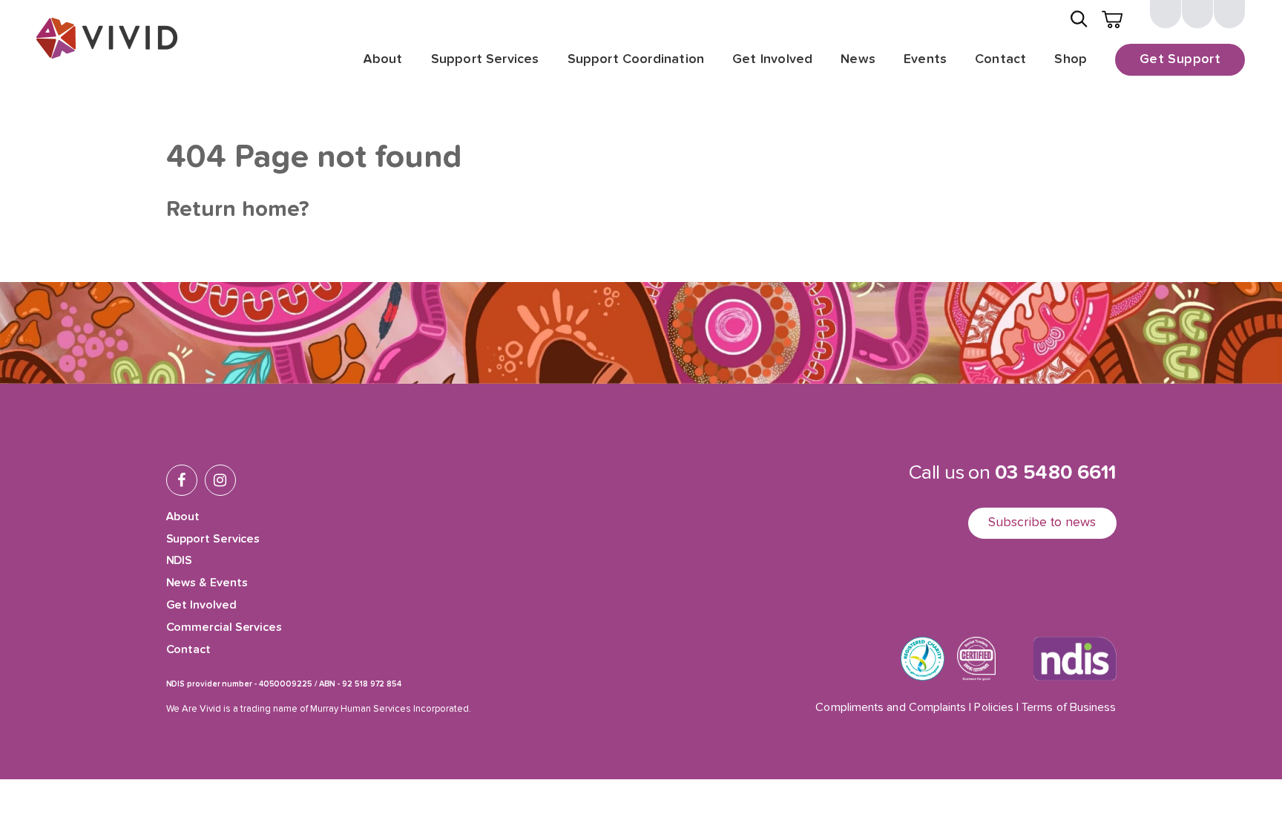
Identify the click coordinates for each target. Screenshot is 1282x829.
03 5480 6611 (1056, 473)
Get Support (1180, 59)
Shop (1070, 59)
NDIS (179, 561)
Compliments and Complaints (890, 708)
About (383, 59)
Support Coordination (636, 59)
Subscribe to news (1042, 522)
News (858, 59)
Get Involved (772, 59)
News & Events (207, 583)
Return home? (237, 210)
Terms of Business (1069, 708)
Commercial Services (224, 628)
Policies (993, 708)
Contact (1000, 59)
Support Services (485, 59)
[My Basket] (1112, 19)
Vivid (106, 38)
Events (925, 59)
